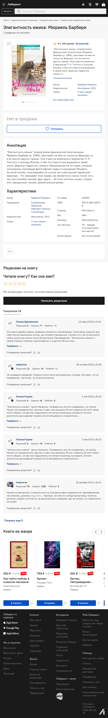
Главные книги (38, 669)
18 (9, 251)
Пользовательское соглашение (93, 694)
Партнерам (62, 684)
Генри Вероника (11, 586)
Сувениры (35, 651)
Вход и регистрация (90, 633)
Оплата (87, 663)
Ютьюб (7, 658)
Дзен (6, 668)
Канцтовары (37, 640)
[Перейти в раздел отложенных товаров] (97, 4)
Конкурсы (62, 665)
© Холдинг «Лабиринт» (89, 705)
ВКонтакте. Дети (13, 653)
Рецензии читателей (62, 635)
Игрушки (35, 635)
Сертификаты (38, 682)
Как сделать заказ (93, 658)
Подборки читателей (62, 648)
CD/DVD (34, 645)
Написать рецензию (54, 300)
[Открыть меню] (4, 4)
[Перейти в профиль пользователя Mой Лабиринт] (90, 4)
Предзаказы (37, 693)
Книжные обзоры (66, 641)
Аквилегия (21, 482)
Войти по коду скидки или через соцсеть (93, 623)
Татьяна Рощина (24, 396)
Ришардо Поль (44, 582)
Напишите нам (91, 682)
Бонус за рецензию (35, 676)
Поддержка (89, 676)
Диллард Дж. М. (78, 586)
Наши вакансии (65, 689)
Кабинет (87, 645)
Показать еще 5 (13, 520)
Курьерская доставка (89, 670)
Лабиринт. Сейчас (66, 620)
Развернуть (13, 346)
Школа (34, 625)
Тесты (59, 655)
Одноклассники (12, 663)
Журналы (35, 630)
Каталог (8, 11)
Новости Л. (62, 660)
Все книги (35, 620)
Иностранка (84, 88)
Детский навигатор (62, 627)
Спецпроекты (64, 670)
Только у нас (37, 688)
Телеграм (8, 673)
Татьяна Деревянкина (27, 321)
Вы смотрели (90, 640)
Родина (74, 589)
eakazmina (21, 364)
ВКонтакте (9, 648)
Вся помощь (89, 687)
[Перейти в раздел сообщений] (83, 4)
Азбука (7, 589)
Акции (33, 664)
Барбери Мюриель (87, 84)
